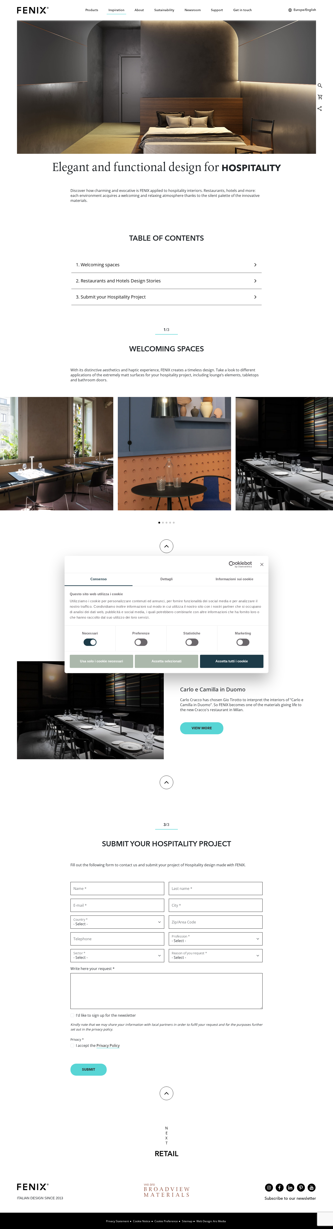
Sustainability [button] (164, 10)
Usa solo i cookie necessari (101, 661)
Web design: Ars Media (211, 1221)
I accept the (98, 1045)
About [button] (139, 10)
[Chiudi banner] (261, 564)
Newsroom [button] (193, 10)
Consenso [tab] (98, 579)
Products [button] (91, 10)
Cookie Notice (141, 1221)
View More (202, 728)
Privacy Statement (117, 1221)
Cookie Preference (166, 1221)
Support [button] (217, 10)
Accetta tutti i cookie (231, 661)
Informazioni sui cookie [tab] (234, 579)
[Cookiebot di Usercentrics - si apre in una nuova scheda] (232, 564)
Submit (88, 1069)
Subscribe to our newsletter (290, 1198)
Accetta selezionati (166, 661)
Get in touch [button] (242, 10)
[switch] (141, 642)
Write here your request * (92, 968)
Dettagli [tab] (166, 579)
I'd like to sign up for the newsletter (106, 1015)
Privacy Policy (108, 1045)
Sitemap (187, 1221)
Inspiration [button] (116, 10)
